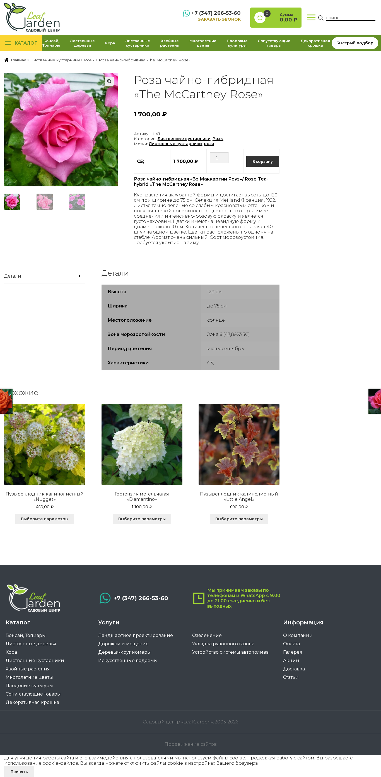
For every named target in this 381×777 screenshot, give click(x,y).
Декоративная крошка (315, 43)
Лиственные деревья (82, 43)
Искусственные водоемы (128, 660)
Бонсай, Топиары (51, 43)
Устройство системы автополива (230, 652)
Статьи (291, 677)
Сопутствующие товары (274, 43)
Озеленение (207, 635)
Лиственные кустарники (137, 43)
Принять (19, 771)
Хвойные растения (169, 43)
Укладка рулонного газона (223, 643)
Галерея (292, 652)
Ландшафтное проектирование (135, 635)
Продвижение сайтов (191, 744)
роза (209, 143)
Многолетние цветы (202, 43)
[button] (109, 81)
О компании (298, 635)
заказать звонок (219, 19)
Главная (18, 59)
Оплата (291, 643)
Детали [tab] (12, 276)
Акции (291, 660)
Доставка (294, 669)
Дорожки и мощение (123, 643)
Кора (110, 43)
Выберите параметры (44, 518)
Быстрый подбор (354, 42)
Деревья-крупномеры (124, 652)
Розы (89, 59)
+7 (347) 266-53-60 (216, 13)
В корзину (262, 161)
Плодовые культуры (237, 43)
